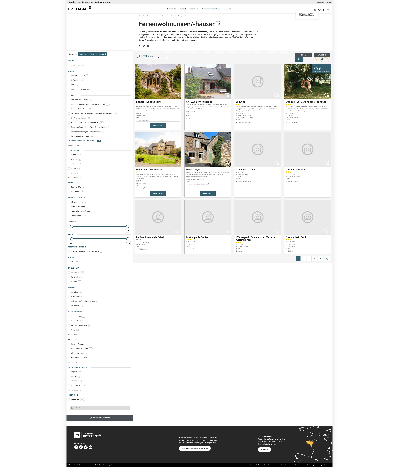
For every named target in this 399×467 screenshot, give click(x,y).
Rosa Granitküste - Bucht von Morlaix (86, 122)
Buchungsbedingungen (323, 465)
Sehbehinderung (78, 216)
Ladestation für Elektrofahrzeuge (85, 301)
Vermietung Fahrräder (80, 325)
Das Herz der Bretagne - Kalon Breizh (86, 132)
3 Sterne (76, 164)
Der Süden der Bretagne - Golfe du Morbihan (89, 104)
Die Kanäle (77, 399)
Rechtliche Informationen (264, 465)
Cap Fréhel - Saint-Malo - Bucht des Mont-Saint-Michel (93, 113)
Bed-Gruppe (77, 191)
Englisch (76, 372)
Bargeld (75, 282)
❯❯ (327, 259)
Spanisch (75, 381)
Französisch (77, 385)
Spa (73, 85)
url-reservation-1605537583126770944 (86, 251)
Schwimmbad (77, 297)
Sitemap (252, 465)
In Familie (76, 80)
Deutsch (75, 376)
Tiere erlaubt (77, 316)
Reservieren (158, 126)
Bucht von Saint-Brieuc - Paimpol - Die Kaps (89, 127)
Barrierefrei (77, 321)
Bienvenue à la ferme (80, 358)
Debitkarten (77, 272)
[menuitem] (79, 9)
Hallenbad (76, 306)
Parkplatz (76, 292)
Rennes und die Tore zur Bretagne (85, 141)
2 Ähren (75, 168)
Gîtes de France (78, 344)
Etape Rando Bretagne (81, 349)
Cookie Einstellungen (308, 465)
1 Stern (75, 155)
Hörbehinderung (78, 202)
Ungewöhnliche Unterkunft (82, 89)
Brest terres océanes (80, 118)
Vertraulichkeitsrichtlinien (281, 465)
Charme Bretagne (79, 353)
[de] (328, 9)
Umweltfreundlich (79, 75)
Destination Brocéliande (82, 136)
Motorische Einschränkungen (83, 211)
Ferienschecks (78, 277)
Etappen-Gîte (77, 187)
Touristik (328, 2)
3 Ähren (75, 173)
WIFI (74, 262)
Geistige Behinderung (80, 207)
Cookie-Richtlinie (295, 465)
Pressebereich (320, 2)
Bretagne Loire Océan (81, 109)
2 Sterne (75, 159)
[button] (324, 10)
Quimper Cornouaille (80, 100)
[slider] (71, 226)
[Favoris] (319, 9)
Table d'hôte (77, 330)
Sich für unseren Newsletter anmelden (195, 448)
